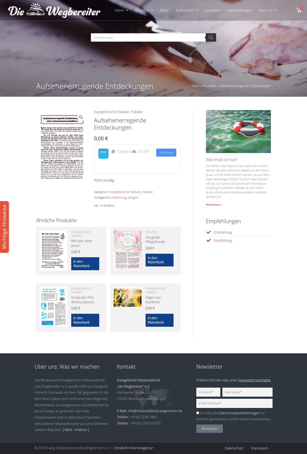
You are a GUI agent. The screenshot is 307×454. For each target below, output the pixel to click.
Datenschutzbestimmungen (239, 413)
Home (119, 10)
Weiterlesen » (214, 204)
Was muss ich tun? (222, 159)
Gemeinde (213, 10)
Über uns (265, 10)
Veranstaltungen (239, 10)
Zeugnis (133, 197)
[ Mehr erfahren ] (76, 429)
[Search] (211, 37)
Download (166, 152)
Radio (164, 10)
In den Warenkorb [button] (81, 263)
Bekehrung (119, 197)
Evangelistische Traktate (111, 111)
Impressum (259, 448)
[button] (81, 117)
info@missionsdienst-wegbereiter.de (155, 411)
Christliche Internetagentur (133, 448)
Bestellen (142, 10)
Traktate (136, 111)
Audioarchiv (184, 10)
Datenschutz (234, 448)
